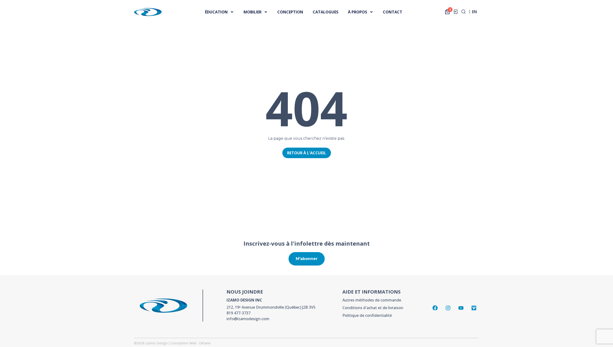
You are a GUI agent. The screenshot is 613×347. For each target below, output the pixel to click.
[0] (447, 11)
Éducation (216, 12)
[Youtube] (461, 308)
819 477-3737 (238, 313)
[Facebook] (435, 308)
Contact (392, 12)
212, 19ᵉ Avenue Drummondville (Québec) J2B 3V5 (271, 307)
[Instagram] (448, 308)
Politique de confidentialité (367, 315)
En (474, 13)
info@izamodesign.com (248, 318)
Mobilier (252, 12)
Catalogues (325, 12)
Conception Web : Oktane (190, 343)
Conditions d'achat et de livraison (372, 307)
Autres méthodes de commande (371, 300)
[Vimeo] (474, 308)
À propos (357, 12)
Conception (290, 12)
